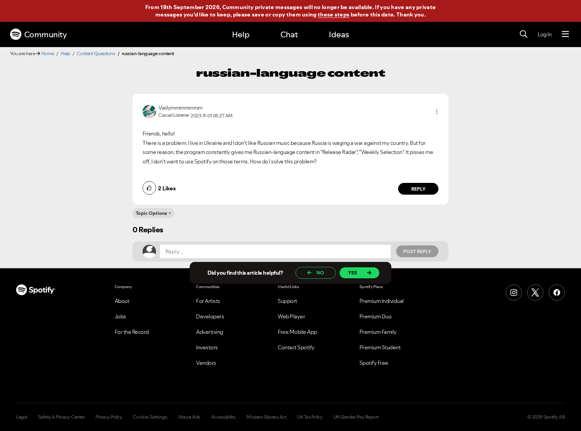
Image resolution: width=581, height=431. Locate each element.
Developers (210, 316)
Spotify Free (373, 362)
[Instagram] (514, 292)
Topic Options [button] (151, 213)
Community (45, 34)
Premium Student (380, 347)
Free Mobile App (297, 332)
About (122, 301)
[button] (437, 112)
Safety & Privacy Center (61, 417)
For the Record (132, 332)
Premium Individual (381, 301)
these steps (333, 14)
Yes (352, 272)
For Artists (208, 301)
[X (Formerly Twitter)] (535, 292)
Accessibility (223, 417)
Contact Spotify (296, 347)
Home (47, 53)
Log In (544, 34)
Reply (418, 189)
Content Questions (96, 53)
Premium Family (378, 332)
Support (287, 301)
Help (240, 34)
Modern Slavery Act (266, 417)
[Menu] (565, 34)
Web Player (291, 316)
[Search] (523, 34)
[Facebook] (557, 292)
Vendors (206, 362)
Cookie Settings (150, 417)
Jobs (120, 316)
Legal (21, 417)
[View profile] (149, 111)
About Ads (189, 417)
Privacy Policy (108, 417)
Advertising (209, 332)
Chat (289, 34)
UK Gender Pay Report (356, 417)
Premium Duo (375, 316)
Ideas (339, 34)
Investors (207, 347)
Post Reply (417, 251)
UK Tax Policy (310, 417)
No (320, 272)
